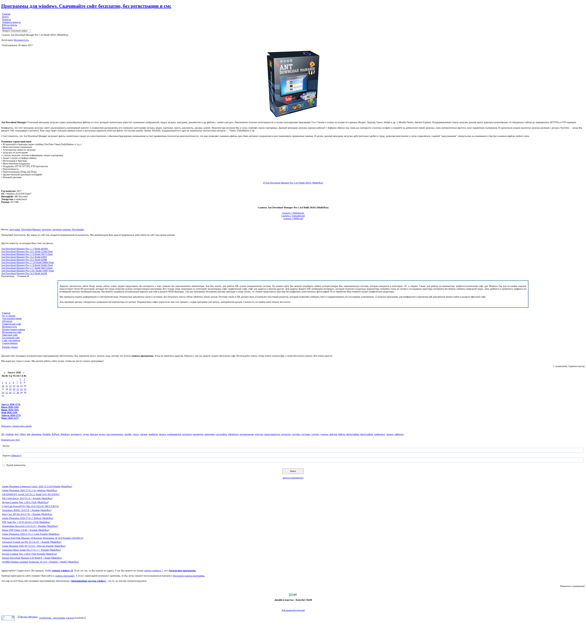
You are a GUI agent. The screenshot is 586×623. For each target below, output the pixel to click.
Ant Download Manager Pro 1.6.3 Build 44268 (24, 273)
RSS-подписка (9, 25)
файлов (333, 434)
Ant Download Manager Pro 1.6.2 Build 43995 (24, 257)
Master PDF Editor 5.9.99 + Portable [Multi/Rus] (25, 530)
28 (17, 392)
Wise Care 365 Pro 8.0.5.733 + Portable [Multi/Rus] (27, 514)
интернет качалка (61, 229)
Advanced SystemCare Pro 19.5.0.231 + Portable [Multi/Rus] (31, 542)
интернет (46, 229)
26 (10, 392)
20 (14, 389)
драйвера (153, 434)
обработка (233, 434)
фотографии (352, 434)
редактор (286, 434)
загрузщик (14, 229)
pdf (28, 434)
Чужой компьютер (15, 465)
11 (6, 386)
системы (305, 434)
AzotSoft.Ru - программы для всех (56, 618)
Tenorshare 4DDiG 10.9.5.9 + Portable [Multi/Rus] (26, 510)
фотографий (366, 434)
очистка (259, 434)
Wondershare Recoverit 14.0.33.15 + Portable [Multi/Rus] (30, 526)
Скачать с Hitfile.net (293, 218)
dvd (16, 434)
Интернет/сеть (21, 40)
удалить (324, 434)
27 (14, 392)
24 (3, 392)
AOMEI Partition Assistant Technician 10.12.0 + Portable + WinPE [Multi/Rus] (40, 562)
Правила (6, 19)
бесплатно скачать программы (188, 575)
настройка (221, 434)
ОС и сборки (8, 315)
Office (23, 434)
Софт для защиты (11, 340)
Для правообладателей (293, 610)
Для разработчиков (12, 318)
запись (162, 434)
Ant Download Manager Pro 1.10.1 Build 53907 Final (27, 270)
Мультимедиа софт (12, 332)
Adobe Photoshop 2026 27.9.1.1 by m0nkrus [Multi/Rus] (29, 490)
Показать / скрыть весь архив (16, 426)
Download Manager (31, 229)
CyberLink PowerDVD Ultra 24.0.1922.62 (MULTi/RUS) (30, 506)
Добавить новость (11, 22)
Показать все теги (10, 439)
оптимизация (246, 434)
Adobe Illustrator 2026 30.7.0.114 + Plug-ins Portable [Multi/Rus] (33, 546)
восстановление (114, 434)
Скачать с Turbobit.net (293, 213)
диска (136, 434)
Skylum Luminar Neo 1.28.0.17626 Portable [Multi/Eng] (29, 554)
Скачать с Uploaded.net (293, 215)
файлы (341, 434)
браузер (94, 434)
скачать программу (64, 575)
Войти (293, 471)
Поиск (5, 16)
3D (2, 434)
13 (14, 386)
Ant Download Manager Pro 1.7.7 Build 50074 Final (26, 268)
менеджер (210, 434)
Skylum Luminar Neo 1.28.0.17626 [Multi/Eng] (25, 502)
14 (17, 386)
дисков (143, 434)
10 (3, 386)
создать (315, 434)
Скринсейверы (10, 343)
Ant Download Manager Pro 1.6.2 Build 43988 (24, 259)
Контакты (7, 27)
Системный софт (11, 337)
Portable (47, 434)
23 (25, 389)
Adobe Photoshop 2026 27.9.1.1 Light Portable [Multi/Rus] (31, 534)
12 (10, 386)
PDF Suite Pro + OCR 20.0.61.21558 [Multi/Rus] (26, 522)
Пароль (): (12, 455)
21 (17, 389)
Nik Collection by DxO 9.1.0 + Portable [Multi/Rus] (27, 498)
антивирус (76, 434)
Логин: (6, 446)
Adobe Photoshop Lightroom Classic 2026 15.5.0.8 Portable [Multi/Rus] (37, 486)
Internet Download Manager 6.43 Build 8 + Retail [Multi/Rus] (32, 558)
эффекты (399, 434)
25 (6, 392)
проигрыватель (272, 434)
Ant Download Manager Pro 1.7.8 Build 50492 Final (26, 265)
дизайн (128, 434)
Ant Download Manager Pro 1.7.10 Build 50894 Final (27, 262)
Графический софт (11, 324)
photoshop (36, 434)
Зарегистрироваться (293, 477)
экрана (389, 434)
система (296, 434)
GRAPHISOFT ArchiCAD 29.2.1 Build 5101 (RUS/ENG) (31, 494)
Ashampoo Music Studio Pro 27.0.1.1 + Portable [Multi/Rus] (31, 550)
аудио (86, 434)
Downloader (78, 229)
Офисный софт (10, 335)
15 (21, 386)
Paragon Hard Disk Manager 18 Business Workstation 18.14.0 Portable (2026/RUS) (42, 538)
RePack (55, 434)
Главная (6, 14)
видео (102, 434)
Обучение (7, 321)
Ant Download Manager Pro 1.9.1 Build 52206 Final (26, 251)
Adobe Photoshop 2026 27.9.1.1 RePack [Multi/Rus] (27, 518)
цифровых (379, 434)
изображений (174, 434)
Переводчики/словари (13, 329)
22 (21, 389)
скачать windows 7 (153, 570)
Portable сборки (10, 347)
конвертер (198, 434)
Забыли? (15, 455)
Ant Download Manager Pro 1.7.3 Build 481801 (24, 248)
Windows (65, 434)
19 (10, 389)
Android (9, 434)
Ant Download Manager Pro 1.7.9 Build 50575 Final (26, 254)
